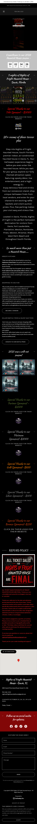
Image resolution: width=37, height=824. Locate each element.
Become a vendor (12, 310)
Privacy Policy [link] (29, 780)
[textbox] (18, 740)
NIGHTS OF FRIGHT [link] (18, 803)
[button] (4, 11)
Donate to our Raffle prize (16, 342)
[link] (18, 22)
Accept (18, 820)
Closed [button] (8, 705)
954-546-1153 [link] (18, 11)
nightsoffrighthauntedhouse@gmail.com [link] (14, 694)
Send (18, 774)
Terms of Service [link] (17, 782)
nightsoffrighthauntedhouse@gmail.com (14, 637)
